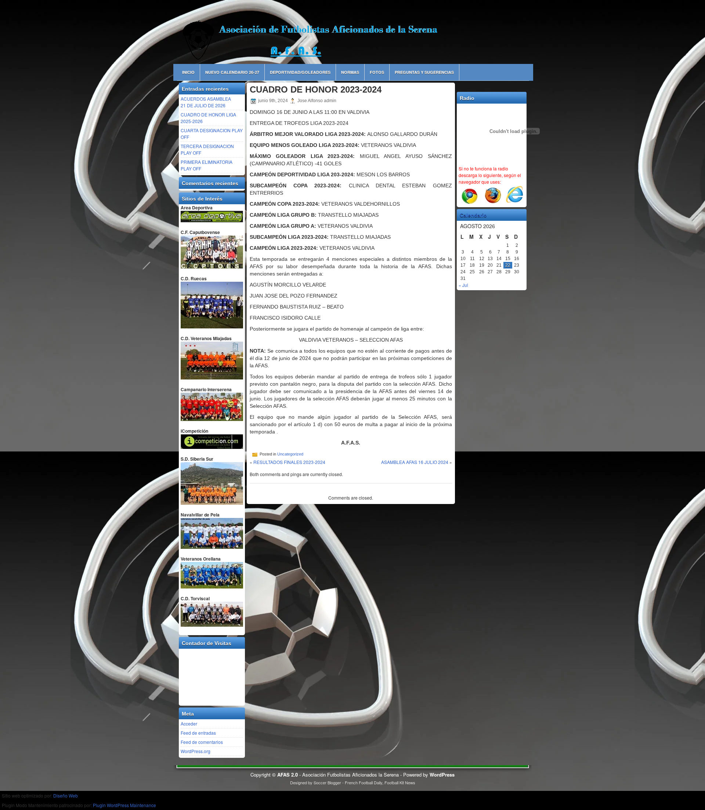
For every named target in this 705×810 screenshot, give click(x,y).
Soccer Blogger (327, 782)
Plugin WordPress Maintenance (124, 805)
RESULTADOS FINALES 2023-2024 (289, 462)
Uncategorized (290, 454)
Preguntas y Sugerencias (424, 72)
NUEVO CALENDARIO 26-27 (232, 72)
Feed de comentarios (202, 742)
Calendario (473, 215)
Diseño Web (65, 795)
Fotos (377, 72)
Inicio (188, 72)
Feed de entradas (198, 733)
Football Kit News (399, 782)
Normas (350, 72)
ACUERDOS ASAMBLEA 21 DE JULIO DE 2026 (206, 102)
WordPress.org (195, 751)
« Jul (463, 285)
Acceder (189, 723)
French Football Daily (363, 782)
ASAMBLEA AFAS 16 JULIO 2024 (414, 462)
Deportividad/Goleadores (300, 72)
